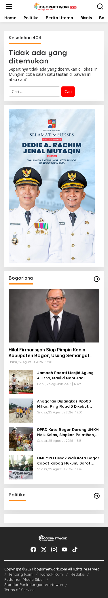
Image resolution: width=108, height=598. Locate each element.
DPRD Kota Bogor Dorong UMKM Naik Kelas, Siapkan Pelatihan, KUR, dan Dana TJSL (68, 432)
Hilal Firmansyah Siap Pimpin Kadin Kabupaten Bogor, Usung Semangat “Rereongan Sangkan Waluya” (49, 353)
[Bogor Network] (55, 6)
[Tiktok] (75, 549)
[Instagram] (54, 549)
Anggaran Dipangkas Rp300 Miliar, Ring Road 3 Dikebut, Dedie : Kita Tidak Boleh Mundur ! (67, 404)
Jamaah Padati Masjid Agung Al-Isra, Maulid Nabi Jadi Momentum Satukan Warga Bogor (65, 375)
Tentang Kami (21, 574)
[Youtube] (64, 549)
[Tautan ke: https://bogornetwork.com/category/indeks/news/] (96, 495)
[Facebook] (33, 549)
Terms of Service (19, 589)
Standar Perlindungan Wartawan (33, 584)
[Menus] (9, 6)
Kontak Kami (52, 574)
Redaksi (78, 574)
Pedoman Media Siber (24, 579)
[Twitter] (44, 549)
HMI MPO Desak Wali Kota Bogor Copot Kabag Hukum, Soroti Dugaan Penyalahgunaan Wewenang (68, 461)
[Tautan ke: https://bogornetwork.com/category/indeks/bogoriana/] (96, 279)
